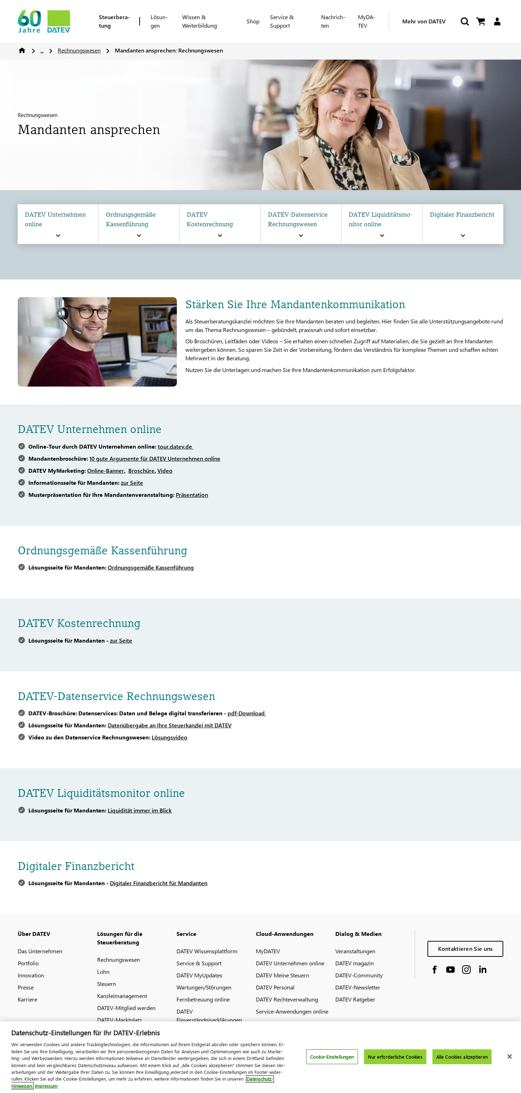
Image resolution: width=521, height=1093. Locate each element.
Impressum (46, 1086)
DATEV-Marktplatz (119, 1019)
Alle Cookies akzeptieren (462, 1057)
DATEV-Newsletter (357, 987)
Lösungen (159, 21)
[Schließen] (509, 1056)
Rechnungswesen (79, 50)
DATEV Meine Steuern (282, 975)
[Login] (497, 21)
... (42, 50)
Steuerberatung (114, 21)
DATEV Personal (275, 987)
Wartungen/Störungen (204, 987)
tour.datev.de (176, 446)
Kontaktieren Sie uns (465, 948)
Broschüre (141, 470)
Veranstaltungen (355, 951)
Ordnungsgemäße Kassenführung (151, 567)
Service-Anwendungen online (292, 1011)
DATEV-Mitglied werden (126, 1007)
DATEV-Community (359, 975)
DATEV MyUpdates (199, 975)
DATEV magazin (354, 963)
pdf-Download (247, 713)
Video (165, 470)
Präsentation (192, 494)
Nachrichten (333, 21)
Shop (253, 21)
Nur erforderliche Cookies (395, 1057)
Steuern (106, 983)
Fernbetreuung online (203, 999)
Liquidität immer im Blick (140, 810)
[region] (260, 1057)
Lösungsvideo (169, 737)
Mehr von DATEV (424, 21)
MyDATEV (366, 21)
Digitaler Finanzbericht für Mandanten (158, 883)
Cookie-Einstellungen (332, 1057)
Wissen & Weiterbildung (199, 21)
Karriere (27, 999)
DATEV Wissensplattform (207, 951)
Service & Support (282, 21)
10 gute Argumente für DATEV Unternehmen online (154, 458)
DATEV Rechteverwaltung (287, 999)
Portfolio (28, 963)
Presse (26, 987)
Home (22, 50)
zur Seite (132, 482)
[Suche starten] (464, 21)
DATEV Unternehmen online (290, 963)
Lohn (103, 971)
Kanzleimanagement (122, 995)
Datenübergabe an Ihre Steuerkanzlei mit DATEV (169, 725)
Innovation (31, 975)
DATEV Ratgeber (355, 999)
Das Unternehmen (40, 951)
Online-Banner (105, 470)
